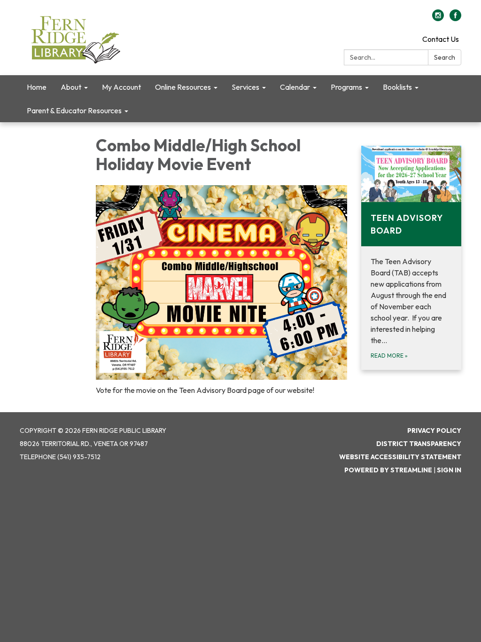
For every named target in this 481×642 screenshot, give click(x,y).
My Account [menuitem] (121, 87)
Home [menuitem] (37, 87)
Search (444, 57)
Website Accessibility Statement (400, 457)
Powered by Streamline (388, 470)
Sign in (449, 470)
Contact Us (440, 39)
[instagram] (438, 18)
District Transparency (418, 443)
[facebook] (455, 18)
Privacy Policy (434, 430)
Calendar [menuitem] (295, 87)
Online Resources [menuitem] (183, 87)
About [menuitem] (71, 87)
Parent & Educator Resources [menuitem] (74, 110)
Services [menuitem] (245, 87)
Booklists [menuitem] (397, 87)
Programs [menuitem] (346, 87)
